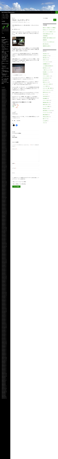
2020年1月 (3, 196)
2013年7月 (3, 299)
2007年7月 (3, 393)
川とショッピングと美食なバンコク (49, 31)
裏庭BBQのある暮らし (47, 45)
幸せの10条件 (14, 137)
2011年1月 (3, 339)
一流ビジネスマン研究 (47, 84)
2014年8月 (3, 281)
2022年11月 (3, 150)
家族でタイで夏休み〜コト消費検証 (49, 27)
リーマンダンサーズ (46, 61)
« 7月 (3, 33)
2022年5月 (3, 158)
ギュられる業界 (4, 53)
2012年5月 (3, 318)
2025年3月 (3, 112)
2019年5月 (3, 204)
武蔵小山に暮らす (46, 116)
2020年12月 (3, 181)
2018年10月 (3, 213)
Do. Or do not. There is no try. (8, 12)
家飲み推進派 (45, 114)
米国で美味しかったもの (47, 110)
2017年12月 (3, 227)
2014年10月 (3, 278)
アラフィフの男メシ (46, 76)
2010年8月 (3, 346)
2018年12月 (3, 211)
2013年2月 (3, 305)
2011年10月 (3, 327)
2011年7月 (3, 331)
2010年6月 (3, 349)
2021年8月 (3, 170)
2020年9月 (3, 185)
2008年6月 (3, 381)
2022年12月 (3, 148)
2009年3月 (3, 369)
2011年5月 (3, 334)
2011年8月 (3, 330)
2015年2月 (3, 273)
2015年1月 (3, 274)
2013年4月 (3, 303)
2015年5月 (3, 269)
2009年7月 (3, 364)
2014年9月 (3, 280)
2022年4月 (3, 159)
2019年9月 (3, 200)
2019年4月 (3, 205)
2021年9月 (3, 169)
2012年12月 (3, 308)
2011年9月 (3, 328)
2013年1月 (3, 307)
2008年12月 (3, 373)
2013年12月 (3, 292)
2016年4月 (3, 254)
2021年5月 (3, 174)
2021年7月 (3, 171)
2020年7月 (3, 188)
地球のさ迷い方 (45, 104)
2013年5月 (3, 301)
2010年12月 (3, 341)
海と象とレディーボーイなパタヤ (49, 29)
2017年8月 (3, 232)
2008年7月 (3, 380)
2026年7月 (3, 90)
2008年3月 (3, 384)
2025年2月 (3, 113)
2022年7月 (3, 155)
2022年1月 (3, 163)
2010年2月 (3, 354)
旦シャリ (13, 18)
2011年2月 (3, 338)
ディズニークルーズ (46, 112)
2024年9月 (3, 120)
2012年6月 (3, 316)
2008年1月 (3, 387)
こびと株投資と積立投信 (47, 65)
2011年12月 (3, 324)
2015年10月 (3, 262)
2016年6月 (3, 251)
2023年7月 (3, 139)
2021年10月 (3, 167)
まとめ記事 (45, 120)
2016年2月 (3, 257)
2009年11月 (3, 358)
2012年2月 (3, 322)
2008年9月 (3, 377)
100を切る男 (45, 96)
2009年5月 (3, 366)
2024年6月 (3, 124)
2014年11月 (3, 277)
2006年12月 (3, 396)
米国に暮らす (45, 108)
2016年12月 (3, 243)
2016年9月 (3, 247)
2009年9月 (3, 361)
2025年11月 (3, 101)
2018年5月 (3, 220)
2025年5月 (3, 109)
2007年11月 (3, 389)
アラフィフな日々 (46, 100)
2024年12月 (3, 116)
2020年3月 (3, 193)
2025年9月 (3, 104)
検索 (54, 20)
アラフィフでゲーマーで (47, 90)
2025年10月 (3, 102)
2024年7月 (3, 123)
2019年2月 (3, 208)
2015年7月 (3, 266)
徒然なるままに (45, 92)
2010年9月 (3, 345)
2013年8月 (3, 297)
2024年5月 (3, 125)
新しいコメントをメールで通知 (19, 181)
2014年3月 (3, 288)
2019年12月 (3, 197)
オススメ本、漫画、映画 (47, 88)
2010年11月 (3, 342)
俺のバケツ (45, 118)
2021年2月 (3, 178)
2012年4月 (3, 319)
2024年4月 (3, 127)
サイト (13, 172)
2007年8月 (3, 392)
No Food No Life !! (46, 78)
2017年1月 (3, 242)
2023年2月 (3, 146)
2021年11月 (3, 166)
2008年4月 (3, 383)
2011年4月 (3, 335)
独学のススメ (45, 82)
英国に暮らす (45, 57)
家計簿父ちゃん (45, 67)
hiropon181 (21, 22)
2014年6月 (3, 284)
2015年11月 (3, 261)
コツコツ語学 (45, 86)
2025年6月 (3, 108)
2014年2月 (3, 289)
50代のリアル (45, 59)
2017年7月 (3, 234)
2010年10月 (3, 343)
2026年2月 (3, 97)
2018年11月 (3, 212)
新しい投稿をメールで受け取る (19, 183)
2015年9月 (3, 263)
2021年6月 (3, 173)
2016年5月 (3, 253)
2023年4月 (3, 143)
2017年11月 (3, 228)
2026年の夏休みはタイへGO (48, 33)
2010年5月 (3, 350)
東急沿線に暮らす (46, 102)
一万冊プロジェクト (46, 69)
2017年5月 (3, 236)
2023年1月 (3, 147)
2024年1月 (3, 131)
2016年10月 (3, 246)
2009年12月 (3, 357)
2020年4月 (3, 192)
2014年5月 (3, 285)
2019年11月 (3, 198)
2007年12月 (3, 388)
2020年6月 (3, 189)
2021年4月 (3, 175)
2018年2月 (3, 224)
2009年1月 (3, 372)
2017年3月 (3, 239)
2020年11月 (3, 182)
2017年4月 (3, 238)
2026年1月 (3, 98)
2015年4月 (3, 270)
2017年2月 (3, 240)
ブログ (44, 122)
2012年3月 (3, 320)
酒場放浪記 (45, 39)
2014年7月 (3, 282)
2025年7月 (3, 106)
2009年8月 (3, 362)
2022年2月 (3, 162)
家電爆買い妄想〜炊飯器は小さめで (49, 37)
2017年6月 (3, 235)
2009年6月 (3, 365)
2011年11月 (3, 326)
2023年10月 (3, 135)
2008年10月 (3, 376)
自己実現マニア (45, 55)
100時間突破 (45, 35)
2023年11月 (3, 133)
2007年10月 (3, 391)
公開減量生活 (45, 63)
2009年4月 (3, 368)
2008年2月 (3, 385)
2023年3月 (3, 144)
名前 (13, 163)
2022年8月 (3, 154)
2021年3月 (3, 177)
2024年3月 (3, 128)
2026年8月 (3, 89)
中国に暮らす (45, 53)
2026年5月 (3, 93)
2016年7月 (3, 250)
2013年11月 (3, 293)
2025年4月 (3, 110)
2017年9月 (3, 231)
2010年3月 (3, 353)
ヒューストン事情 (46, 106)
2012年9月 (3, 312)
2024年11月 (3, 117)
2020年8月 (3, 186)
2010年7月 (3, 347)
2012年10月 (3, 311)
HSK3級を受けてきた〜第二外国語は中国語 (5, 71)
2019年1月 (3, 209)
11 (3, 27)
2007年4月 (3, 395)
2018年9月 (3, 215)
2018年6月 (3, 219)
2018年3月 (3, 223)
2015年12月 (3, 259)
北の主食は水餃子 (4, 81)
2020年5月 (3, 190)
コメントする (27, 22)
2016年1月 (3, 258)
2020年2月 (3, 194)
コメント (14, 148)
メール (14, 168)
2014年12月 (3, 276)
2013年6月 (3, 300)
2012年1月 (3, 323)
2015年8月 (3, 265)
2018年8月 (3, 216)
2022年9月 (3, 152)
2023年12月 (3, 132)
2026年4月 (3, 94)
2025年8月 (3, 105)
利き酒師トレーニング (47, 71)
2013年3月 (3, 304)
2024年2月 (3, 129)
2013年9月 (3, 296)
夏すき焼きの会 (45, 43)
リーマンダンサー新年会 (16, 132)
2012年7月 (3, 315)
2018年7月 (3, 217)
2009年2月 (3, 370)
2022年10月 (3, 151)
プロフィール (53, 12)
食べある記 (45, 80)
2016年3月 (3, 255)
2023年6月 (3, 140)
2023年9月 (3, 136)
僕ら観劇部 (45, 98)
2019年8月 (3, 201)
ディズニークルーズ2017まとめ (48, 41)
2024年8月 (3, 121)
